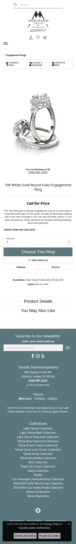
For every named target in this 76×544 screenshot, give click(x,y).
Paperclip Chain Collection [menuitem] (38, 466)
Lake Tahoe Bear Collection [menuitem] (38, 433)
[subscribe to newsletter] (67, 347)
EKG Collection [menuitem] (38, 462)
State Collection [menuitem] (38, 471)
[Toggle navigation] (7, 43)
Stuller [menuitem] (38, 475)
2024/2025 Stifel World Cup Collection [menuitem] (38, 483)
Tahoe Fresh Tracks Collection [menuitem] (38, 445)
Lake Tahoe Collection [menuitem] (38, 428)
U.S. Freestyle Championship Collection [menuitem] (38, 479)
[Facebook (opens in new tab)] (32, 356)
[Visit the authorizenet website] (38, 510)
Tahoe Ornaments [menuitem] (38, 492)
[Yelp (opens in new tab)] (43, 356)
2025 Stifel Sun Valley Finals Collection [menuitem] (38, 487)
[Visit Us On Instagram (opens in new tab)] (38, 356)
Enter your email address (38, 341)
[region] (38, 121)
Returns (56, 267)
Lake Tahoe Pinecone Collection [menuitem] (38, 437)
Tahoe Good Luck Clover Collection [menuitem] (38, 449)
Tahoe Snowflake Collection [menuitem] (38, 458)
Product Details (38, 301)
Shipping (20, 267)
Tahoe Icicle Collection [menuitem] (38, 454)
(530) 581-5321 (38, 172)
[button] (31, 37)
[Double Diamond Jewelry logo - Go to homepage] (38, 21)
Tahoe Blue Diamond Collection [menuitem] (38, 441)
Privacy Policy (52, 523)
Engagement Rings (16, 55)
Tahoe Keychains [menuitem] (38, 496)
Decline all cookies (25, 535)
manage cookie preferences (34, 527)
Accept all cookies (49, 535)
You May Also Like (38, 310)
